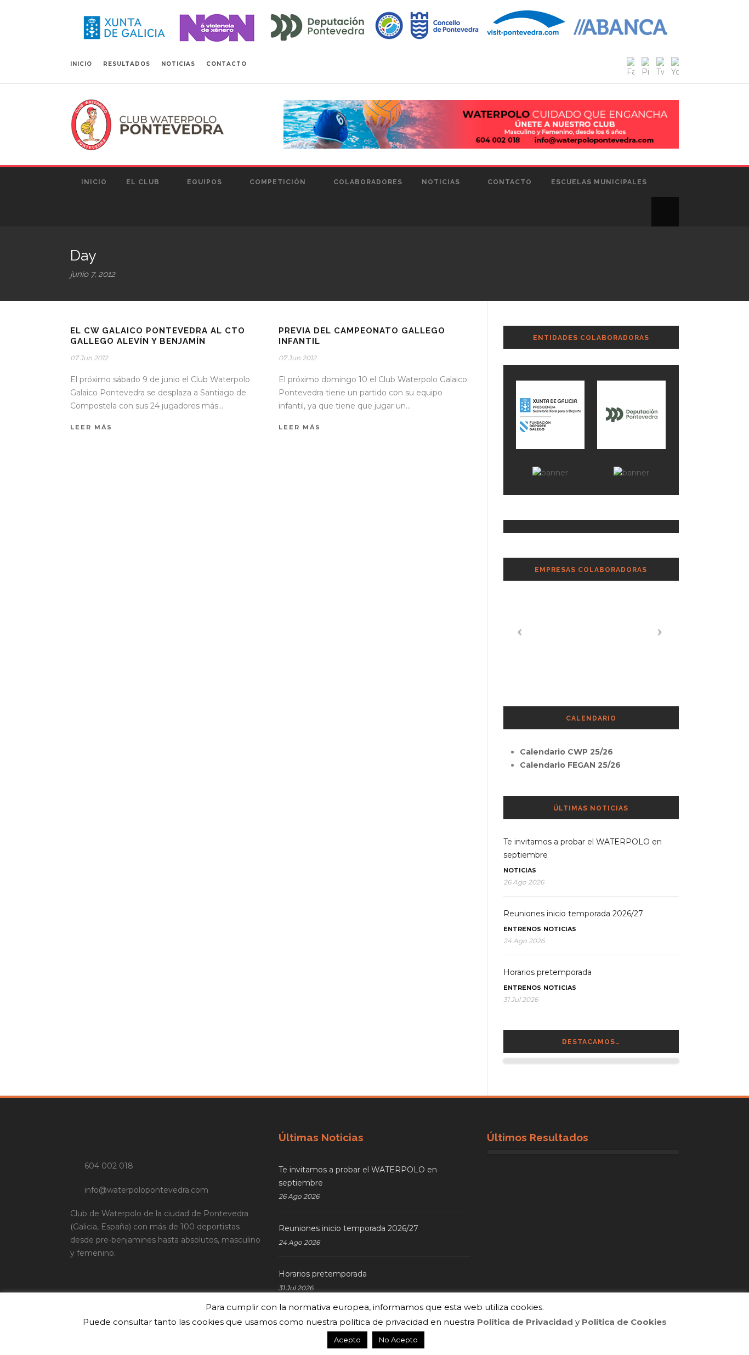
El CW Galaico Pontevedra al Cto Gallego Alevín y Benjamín (157, 336)
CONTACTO (226, 63)
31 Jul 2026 (520, 999)
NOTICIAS (178, 63)
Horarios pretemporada (547, 972)
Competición (277, 182)
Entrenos (522, 929)
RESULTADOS (126, 63)
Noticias (441, 182)
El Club (143, 182)
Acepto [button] (347, 1339)
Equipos (204, 182)
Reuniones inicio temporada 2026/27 (573, 914)
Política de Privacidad (525, 1322)
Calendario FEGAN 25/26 (570, 765)
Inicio (94, 182)
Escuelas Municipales (599, 182)
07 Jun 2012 (89, 358)
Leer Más (91, 427)
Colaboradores (367, 182)
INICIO (81, 63)
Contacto (509, 182)
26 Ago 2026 (523, 882)
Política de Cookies (624, 1322)
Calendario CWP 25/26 (566, 752)
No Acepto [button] (398, 1339)
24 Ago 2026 (523, 941)
